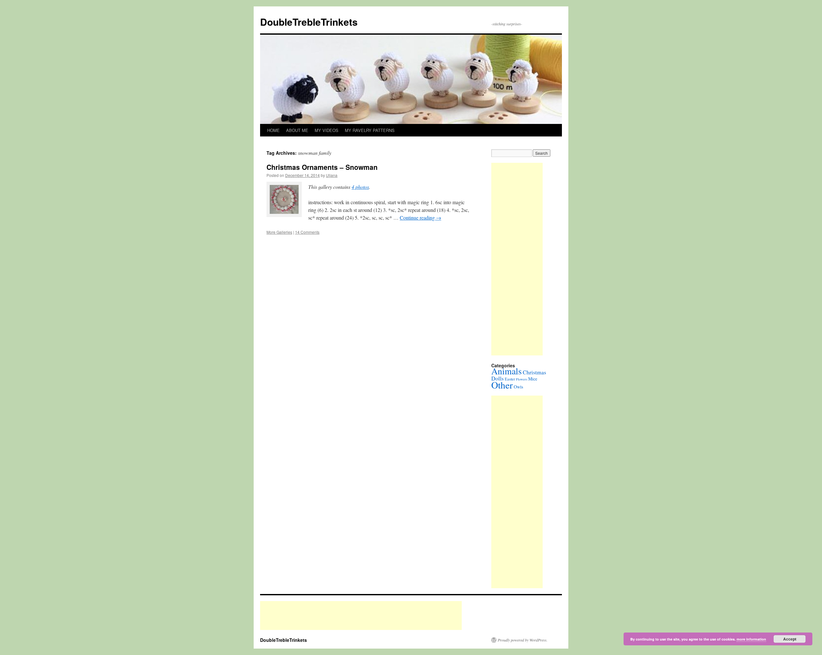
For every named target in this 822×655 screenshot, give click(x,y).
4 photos (360, 186)
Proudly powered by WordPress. (522, 639)
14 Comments (307, 232)
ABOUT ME (297, 130)
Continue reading (420, 217)
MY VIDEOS (326, 130)
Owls (518, 387)
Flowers (521, 379)
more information (751, 639)
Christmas (534, 372)
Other (502, 385)
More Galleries (279, 232)
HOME (273, 130)
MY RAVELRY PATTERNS (370, 130)
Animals (506, 371)
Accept (789, 639)
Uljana (331, 175)
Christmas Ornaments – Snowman (322, 167)
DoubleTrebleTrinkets (309, 22)
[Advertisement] (517, 259)
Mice (532, 379)
